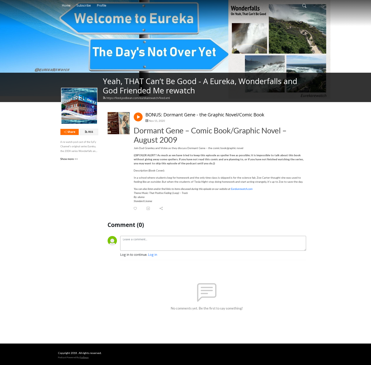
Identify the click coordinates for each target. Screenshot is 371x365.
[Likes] (135, 208)
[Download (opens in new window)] (148, 208)
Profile (101, 5)
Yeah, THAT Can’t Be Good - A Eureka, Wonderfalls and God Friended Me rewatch (200, 86)
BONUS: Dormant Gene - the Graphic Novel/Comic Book (205, 115)
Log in (152, 254)
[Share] (161, 208)
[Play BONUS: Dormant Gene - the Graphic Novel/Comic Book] (138, 117)
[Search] (304, 5)
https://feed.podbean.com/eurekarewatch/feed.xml (138, 98)
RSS (90, 132)
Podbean (84, 357)
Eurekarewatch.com (242, 188)
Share (71, 132)
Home (66, 5)
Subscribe (84, 5)
